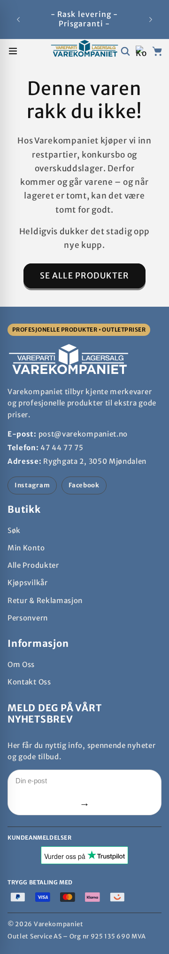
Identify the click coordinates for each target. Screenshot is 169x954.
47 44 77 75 (62, 447)
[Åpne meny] (13, 51)
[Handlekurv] (157, 51)
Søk (14, 530)
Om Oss (21, 664)
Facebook (84, 485)
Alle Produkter (33, 565)
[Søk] (125, 51)
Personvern (28, 617)
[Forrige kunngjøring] (18, 19)
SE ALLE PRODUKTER (85, 275)
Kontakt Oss (29, 681)
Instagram (32, 485)
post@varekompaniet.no (83, 433)
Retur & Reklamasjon (45, 600)
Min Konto (26, 547)
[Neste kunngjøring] (150, 19)
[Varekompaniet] (84, 51)
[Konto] (141, 51)
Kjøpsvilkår (28, 582)
